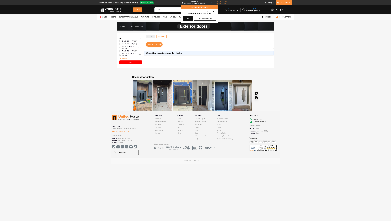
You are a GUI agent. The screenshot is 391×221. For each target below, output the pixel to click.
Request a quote (200, 119)
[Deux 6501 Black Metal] (222, 95)
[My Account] (277, 10)
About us (158, 119)
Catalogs (158, 124)
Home (123, 26)
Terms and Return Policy (225, 139)
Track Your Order (222, 119)
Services (158, 127)
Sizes (219, 124)
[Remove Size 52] (154, 36)
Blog (121, 2)
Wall (178, 127)
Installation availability (131, 2)
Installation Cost (222, 121)
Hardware (180, 124)
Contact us (158, 133)
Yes (188, 18)
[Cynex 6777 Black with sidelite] (162, 95)
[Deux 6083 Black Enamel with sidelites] (182, 95)
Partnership (198, 124)
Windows (180, 130)
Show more (123, 58)
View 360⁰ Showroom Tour (120, 131)
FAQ (196, 139)
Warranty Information (224, 136)
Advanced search (200, 136)
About (110, 2)
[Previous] (256, 97)
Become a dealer (200, 121)
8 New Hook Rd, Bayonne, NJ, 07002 (195, 3)
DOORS (130, 26)
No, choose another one (205, 18)
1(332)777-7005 (233, 10)
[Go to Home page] (110, 9)
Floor (179, 133)
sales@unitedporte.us (253, 10)
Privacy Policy (221, 133)
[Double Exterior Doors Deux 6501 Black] (142, 95)
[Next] (256, 93)
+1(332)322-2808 (221, 1)
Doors (179, 119)
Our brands (103, 2)
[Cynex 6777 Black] (201, 95)
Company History (160, 121)
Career (219, 130)
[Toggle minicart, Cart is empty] (290, 10)
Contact (115, 2)
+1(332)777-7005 (221, 4)
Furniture (180, 121)
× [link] (160, 44)
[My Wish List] (286, 10)
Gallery (197, 127)
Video (197, 130)
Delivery (219, 127)
